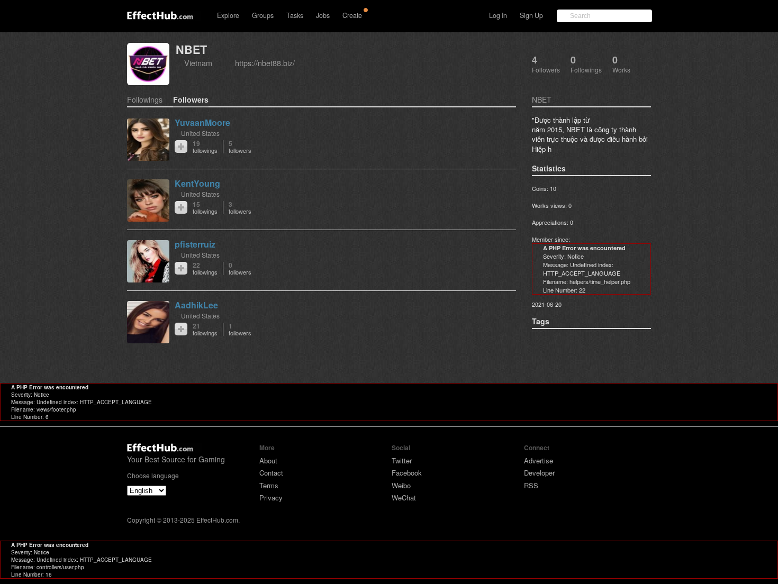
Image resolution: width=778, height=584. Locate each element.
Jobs (323, 15)
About (268, 460)
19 (205, 146)
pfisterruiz (195, 244)
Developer (539, 473)
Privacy (271, 497)
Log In (498, 15)
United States (200, 133)
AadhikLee (196, 305)
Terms (268, 485)
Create (352, 15)
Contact (271, 473)
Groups (263, 15)
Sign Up (531, 15)
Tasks (294, 15)
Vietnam (198, 62)
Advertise (538, 460)
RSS (531, 485)
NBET (191, 49)
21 (205, 329)
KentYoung (197, 183)
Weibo (401, 485)
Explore (228, 15)
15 (205, 207)
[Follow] (181, 146)
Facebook (407, 473)
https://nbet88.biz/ (265, 62)
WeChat (404, 497)
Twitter (402, 460)
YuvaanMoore (202, 122)
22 (205, 268)
